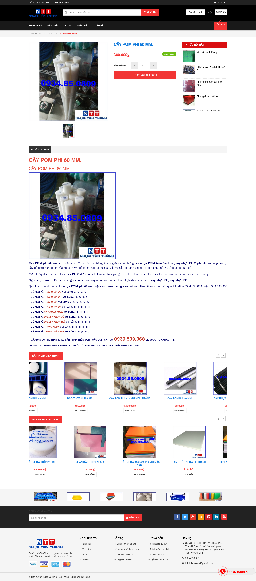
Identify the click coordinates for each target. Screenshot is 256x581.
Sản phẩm (86, 548)
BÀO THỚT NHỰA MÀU (53, 398)
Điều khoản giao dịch (159, 548)
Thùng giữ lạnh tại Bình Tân (209, 74)
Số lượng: (120, 65)
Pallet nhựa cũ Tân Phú (209, 102)
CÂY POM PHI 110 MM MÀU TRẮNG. (103, 398)
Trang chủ (86, 543)
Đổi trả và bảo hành (124, 554)
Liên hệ (85, 559)
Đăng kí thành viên (124, 559)
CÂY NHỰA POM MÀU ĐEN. (202, 398)
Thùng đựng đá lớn (207, 88)
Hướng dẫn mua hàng (125, 543)
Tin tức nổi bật (193, 44)
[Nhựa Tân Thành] (43, 13)
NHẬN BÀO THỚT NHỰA (53, 462)
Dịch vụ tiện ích (156, 554)
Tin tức (85, 554)
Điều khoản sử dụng (159, 543)
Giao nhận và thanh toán (127, 548)
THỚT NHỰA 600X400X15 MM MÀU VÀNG (202, 463)
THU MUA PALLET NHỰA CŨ (211, 60)
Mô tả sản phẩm (40, 149)
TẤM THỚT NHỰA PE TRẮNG (153, 462)
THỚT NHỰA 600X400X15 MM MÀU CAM (103, 463)
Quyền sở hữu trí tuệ (158, 559)
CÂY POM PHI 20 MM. (152, 398)
